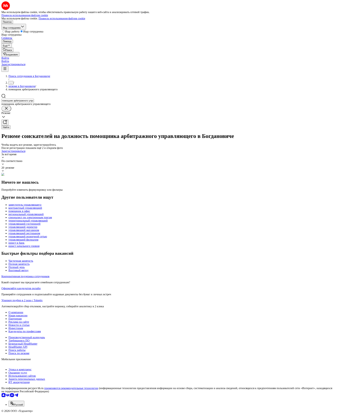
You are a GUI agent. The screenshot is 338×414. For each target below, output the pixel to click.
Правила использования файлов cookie (62, 18)
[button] (5, 57)
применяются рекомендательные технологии (71, 388)
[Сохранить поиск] (4, 122)
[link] (7, 50)
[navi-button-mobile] (4, 69)
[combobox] (17, 100)
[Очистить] (6, 108)
